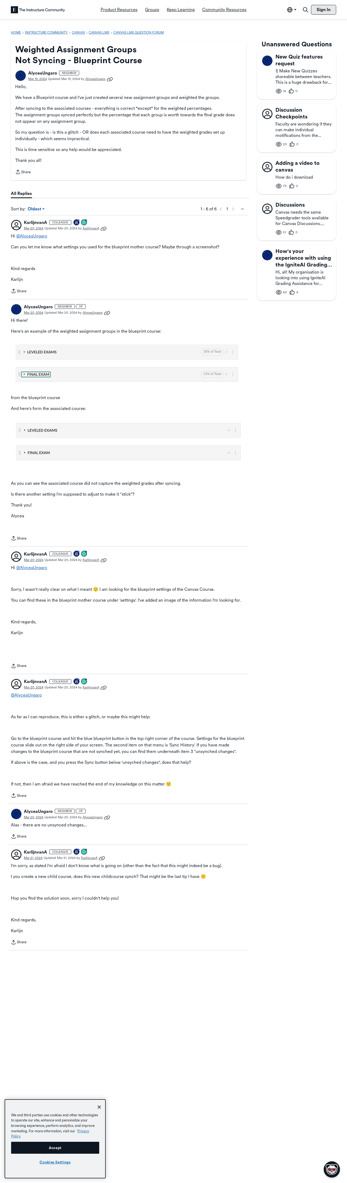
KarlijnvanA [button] (35, 222)
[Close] (99, 1107)
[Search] (305, 10)
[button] (20, 75)
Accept (55, 1148)
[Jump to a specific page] (241, 209)
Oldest (35, 209)
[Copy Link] (110, 78)
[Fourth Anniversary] (76, 222)
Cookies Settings (55, 1162)
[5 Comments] (84, 222)
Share (23, 172)
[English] (38, 9)
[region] (55, 1139)
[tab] (21, 193)
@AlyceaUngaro (31, 236)
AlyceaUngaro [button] (42, 73)
